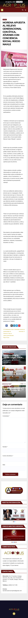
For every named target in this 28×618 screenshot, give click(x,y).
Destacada (6, 353)
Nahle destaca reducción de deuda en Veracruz (14, 374)
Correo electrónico (8, 455)
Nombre (5, 446)
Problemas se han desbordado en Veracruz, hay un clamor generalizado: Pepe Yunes (8, 333)
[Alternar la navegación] (25, 10)
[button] (22, 10)
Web (4, 464)
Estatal (4, 19)
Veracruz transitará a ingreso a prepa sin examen (13, 390)
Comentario (6, 416)
